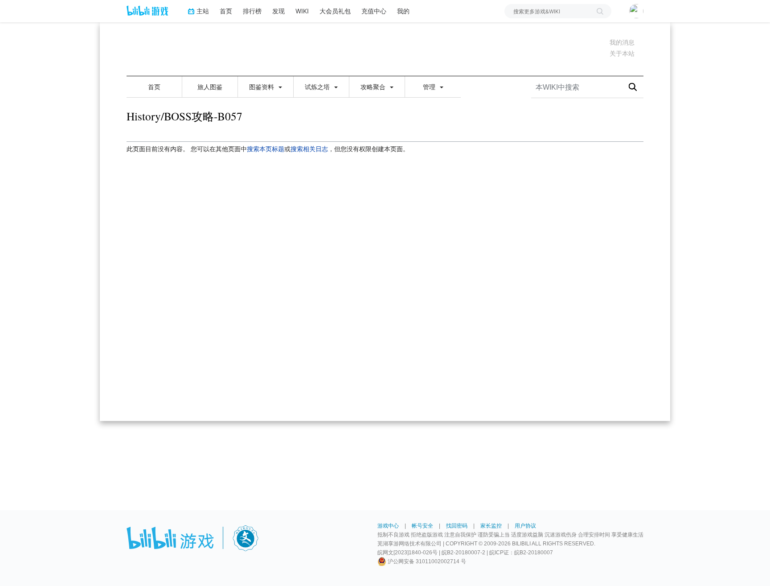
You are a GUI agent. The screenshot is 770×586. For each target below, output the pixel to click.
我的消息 (622, 42)
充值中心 (373, 11)
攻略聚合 (373, 87)
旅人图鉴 (209, 87)
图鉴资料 (262, 87)
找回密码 (456, 526)
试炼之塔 (318, 87)
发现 (278, 11)
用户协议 (525, 526)
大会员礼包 (335, 11)
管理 (430, 87)
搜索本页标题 (265, 149)
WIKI (302, 11)
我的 (403, 11)
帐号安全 (422, 526)
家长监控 (491, 526)
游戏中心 (388, 526)
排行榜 (252, 11)
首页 (226, 11)
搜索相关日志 (309, 149)
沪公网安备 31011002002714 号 (426, 561)
